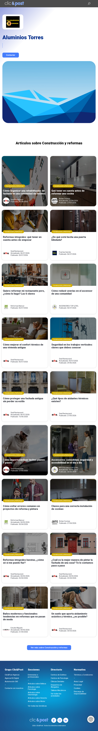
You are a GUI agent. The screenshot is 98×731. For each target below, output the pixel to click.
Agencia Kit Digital (12, 678)
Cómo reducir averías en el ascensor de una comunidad (71, 292)
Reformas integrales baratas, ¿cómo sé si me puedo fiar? (23, 561)
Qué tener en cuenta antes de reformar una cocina (67, 192)
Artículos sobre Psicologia (34, 688)
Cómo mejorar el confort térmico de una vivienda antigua (23, 346)
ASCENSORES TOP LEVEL (69, 306)
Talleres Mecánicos (58, 690)
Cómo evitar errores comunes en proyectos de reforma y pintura (21, 507)
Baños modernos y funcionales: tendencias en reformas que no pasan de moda (24, 616)
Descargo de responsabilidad (80, 692)
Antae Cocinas (64, 199)
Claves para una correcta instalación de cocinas (71, 507)
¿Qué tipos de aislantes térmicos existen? (69, 400)
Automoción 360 (11, 681)
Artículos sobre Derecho (37, 698)
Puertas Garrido (65, 252)
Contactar (10, 55)
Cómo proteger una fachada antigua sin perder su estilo (23, 400)
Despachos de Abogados (56, 686)
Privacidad (78, 685)
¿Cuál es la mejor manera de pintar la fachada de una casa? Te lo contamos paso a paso (72, 562)
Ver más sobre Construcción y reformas (49, 647)
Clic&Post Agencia (12, 675)
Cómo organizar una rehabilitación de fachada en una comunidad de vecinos (24, 192)
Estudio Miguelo (17, 628)
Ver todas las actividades (56, 695)
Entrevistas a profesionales (33, 676)
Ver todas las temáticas (37, 706)
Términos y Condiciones (83, 675)
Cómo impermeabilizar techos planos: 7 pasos (24, 461)
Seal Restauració (17, 200)
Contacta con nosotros (14, 688)
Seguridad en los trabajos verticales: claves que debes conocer (72, 346)
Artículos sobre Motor (36, 701)
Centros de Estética (58, 675)
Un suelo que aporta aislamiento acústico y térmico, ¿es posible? (69, 615)
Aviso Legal (78, 681)
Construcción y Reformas (14, 186)
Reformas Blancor (17, 306)
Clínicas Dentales (57, 681)
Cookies (77, 688)
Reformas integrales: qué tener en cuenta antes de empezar (22, 238)
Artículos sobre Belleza (37, 684)
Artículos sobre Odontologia (34, 693)
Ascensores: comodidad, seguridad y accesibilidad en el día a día (72, 461)
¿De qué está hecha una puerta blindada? (68, 238)
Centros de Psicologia (59, 678)
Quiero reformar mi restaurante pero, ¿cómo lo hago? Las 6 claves (24, 292)
